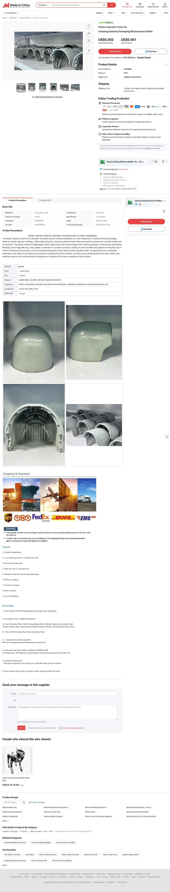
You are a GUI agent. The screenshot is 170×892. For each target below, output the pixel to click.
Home (4, 18)
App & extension (137, 13)
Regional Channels (114, 874)
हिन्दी (118, 877)
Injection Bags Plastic (130, 854)
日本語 (112, 877)
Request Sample (144, 57)
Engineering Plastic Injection (15, 860)
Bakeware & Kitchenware (12, 812)
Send (21, 728)
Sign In (102, 188)
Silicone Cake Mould (10, 816)
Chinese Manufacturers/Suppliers (55, 874)
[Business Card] (164, 211)
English (26, 877)
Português (43, 877)
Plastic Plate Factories (48, 854)
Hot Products (24, 874)
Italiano (72, 877)
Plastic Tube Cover (110, 854)
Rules (166, 13)
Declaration (111, 882)
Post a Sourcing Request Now (72, 728)
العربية (98, 877)
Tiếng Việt (141, 877)
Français (53, 877)
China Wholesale (75, 874)
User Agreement (99, 882)
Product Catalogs (38, 802)
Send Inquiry (115, 51)
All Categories (11, 13)
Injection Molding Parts (41, 18)
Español (34, 877)
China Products (36, 874)
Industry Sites (101, 874)
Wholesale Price (88, 874)
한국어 (105, 877)
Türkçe (133, 877)
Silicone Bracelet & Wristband (137, 812)
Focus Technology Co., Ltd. (69, 882)
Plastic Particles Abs (39, 860)
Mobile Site (139, 874)
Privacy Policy (122, 882)
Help (123, 13)
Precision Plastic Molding (41, 842)
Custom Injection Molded (65, 842)
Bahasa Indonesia (154, 877)
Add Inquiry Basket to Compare (48, 96)
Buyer (110, 13)
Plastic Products (24, 18)
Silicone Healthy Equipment (95, 807)
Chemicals (12, 18)
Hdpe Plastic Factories (70, 854)
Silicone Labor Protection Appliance (98, 816)
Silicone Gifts (90, 812)
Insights (148, 874)
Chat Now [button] (152, 51)
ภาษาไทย (125, 877)
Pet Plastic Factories (12, 854)
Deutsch (80, 877)
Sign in (165, 6)
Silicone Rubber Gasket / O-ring (138, 807)
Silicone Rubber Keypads (53, 816)
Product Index (128, 874)
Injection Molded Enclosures (15, 842)
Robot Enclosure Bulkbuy (62, 860)
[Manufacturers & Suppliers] (16, 5)
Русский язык (62, 877)
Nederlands (90, 877)
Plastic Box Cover (91, 854)
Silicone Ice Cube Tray (52, 812)
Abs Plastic (30, 854)
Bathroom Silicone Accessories (55, 807)
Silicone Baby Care (9, 807)
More (4, 865)
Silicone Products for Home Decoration (141, 816)
